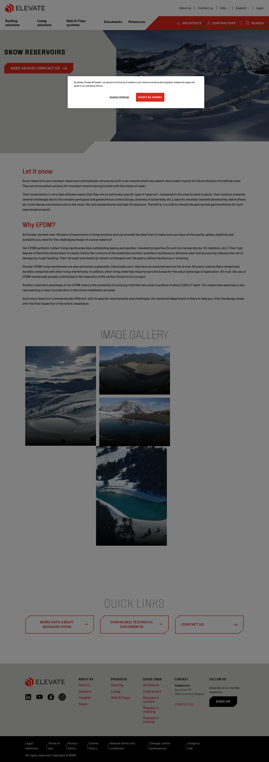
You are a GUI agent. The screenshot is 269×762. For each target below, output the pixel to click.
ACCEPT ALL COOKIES (150, 97)
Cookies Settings (119, 96)
